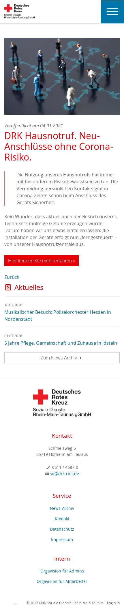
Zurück (11, 277)
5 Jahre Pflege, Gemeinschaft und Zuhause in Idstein (60, 343)
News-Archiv (62, 508)
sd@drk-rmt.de (64, 473)
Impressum (62, 539)
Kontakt (62, 518)
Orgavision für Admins (62, 571)
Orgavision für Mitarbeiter (62, 581)
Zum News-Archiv (59, 358)
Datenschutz (62, 529)
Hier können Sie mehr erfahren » (41, 261)
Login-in (113, 602)
